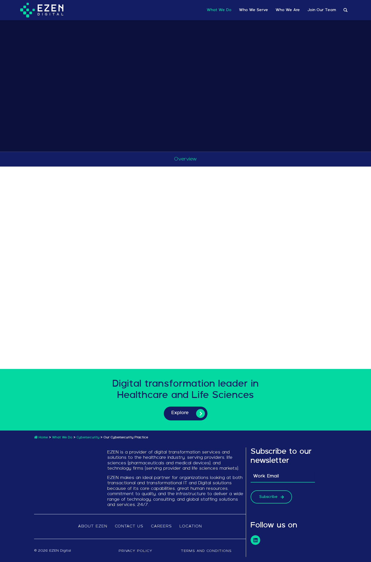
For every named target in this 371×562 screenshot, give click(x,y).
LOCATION (190, 526)
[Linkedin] (255, 540)
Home (43, 437)
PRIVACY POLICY (135, 551)
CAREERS (161, 526)
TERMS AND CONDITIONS (206, 551)
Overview (185, 159)
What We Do (62, 437)
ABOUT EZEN (92, 526)
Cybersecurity (87, 437)
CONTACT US (129, 526)
